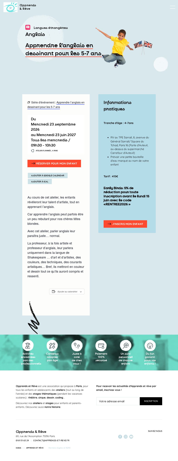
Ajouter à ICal (39, 181)
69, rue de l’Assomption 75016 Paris (35, 436)
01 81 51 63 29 (22, 440)
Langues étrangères (51, 28)
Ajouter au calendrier (67, 291)
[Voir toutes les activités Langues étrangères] (27, 28)
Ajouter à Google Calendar (47, 175)
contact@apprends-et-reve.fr (51, 440)
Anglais (35, 34)
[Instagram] (126, 437)
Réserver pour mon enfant (56, 163)
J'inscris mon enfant (127, 224)
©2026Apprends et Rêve (29, 448)
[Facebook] (120, 437)
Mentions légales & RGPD (59, 448)
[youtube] (131, 437)
